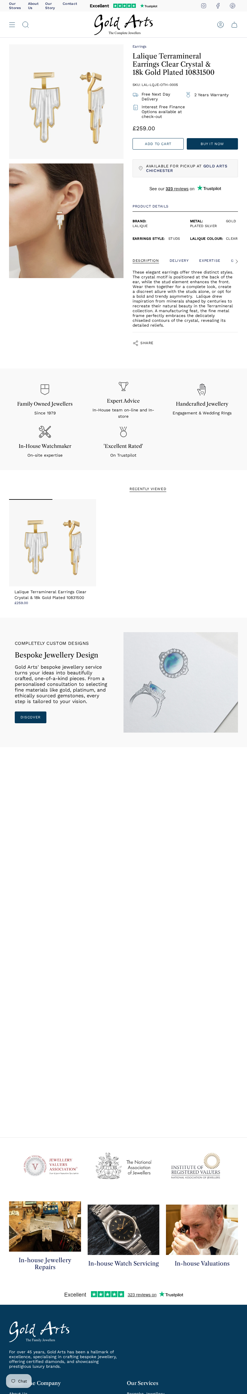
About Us (33, 6)
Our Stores (15, 6)
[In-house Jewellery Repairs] (45, 1226)
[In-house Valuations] (202, 1230)
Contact (70, 4)
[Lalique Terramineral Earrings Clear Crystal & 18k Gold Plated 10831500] (52, 542)
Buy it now (212, 144)
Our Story (50, 6)
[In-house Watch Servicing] (124, 1230)
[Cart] (234, 24)
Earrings (139, 46)
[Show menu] (12, 24)
